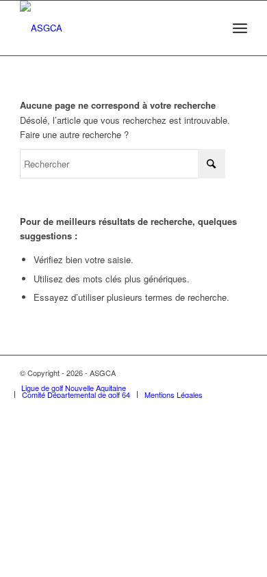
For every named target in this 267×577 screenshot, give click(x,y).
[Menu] (240, 28)
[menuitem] (240, 28)
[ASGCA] (110, 28)
